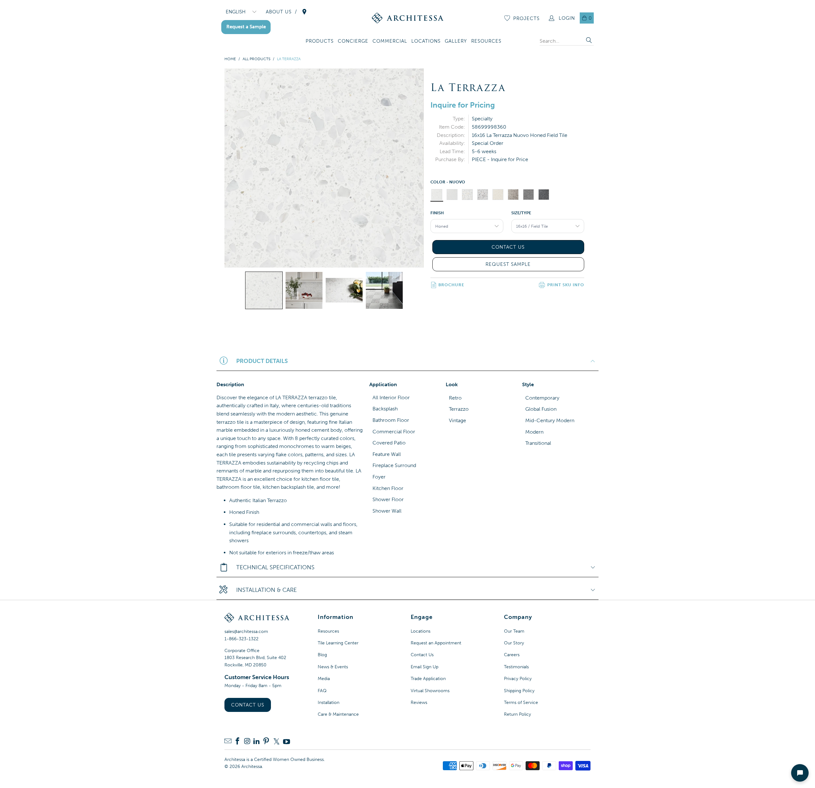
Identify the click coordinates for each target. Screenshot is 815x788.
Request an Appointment (436, 643)
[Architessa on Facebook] (237, 741)
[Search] (589, 41)
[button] (320, 41)
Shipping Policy (519, 690)
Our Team (514, 631)
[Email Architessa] (227, 741)
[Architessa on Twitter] (276, 741)
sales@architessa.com (246, 631)
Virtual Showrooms (430, 690)
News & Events (333, 667)
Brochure (451, 284)
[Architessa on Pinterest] (266, 741)
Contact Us (247, 705)
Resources (328, 631)
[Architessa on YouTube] (286, 741)
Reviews (419, 702)
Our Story (514, 643)
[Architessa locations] (304, 12)
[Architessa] (407, 18)
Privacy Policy (518, 678)
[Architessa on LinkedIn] (256, 741)
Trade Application (428, 678)
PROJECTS (526, 18)
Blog (322, 654)
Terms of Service (521, 702)
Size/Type (521, 212)
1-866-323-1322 (241, 639)
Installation (328, 702)
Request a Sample (246, 27)
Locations (420, 631)
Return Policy (517, 714)
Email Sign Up (424, 667)
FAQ (322, 690)
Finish (437, 212)
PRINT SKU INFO (565, 284)
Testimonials (516, 667)
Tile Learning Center (338, 643)
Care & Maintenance (338, 714)
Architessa (251, 766)
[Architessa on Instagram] (247, 741)
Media (324, 678)
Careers (512, 654)
